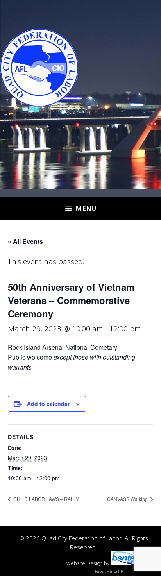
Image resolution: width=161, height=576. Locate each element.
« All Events (25, 241)
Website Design (84, 563)
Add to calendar (48, 404)
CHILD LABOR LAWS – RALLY (45, 499)
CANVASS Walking (128, 499)
